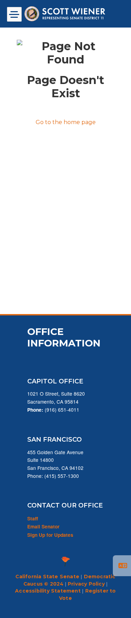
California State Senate (47, 576)
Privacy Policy (86, 584)
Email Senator (43, 526)
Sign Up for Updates (50, 535)
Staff (32, 518)
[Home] (66, 13)
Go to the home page (66, 122)
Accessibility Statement (48, 591)
